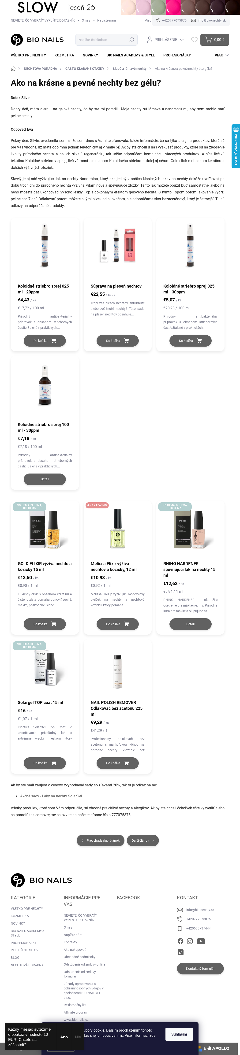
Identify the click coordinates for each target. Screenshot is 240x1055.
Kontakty (70, 942)
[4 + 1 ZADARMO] (118, 533)
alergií (183, 140)
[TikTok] (180, 951)
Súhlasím (179, 1034)
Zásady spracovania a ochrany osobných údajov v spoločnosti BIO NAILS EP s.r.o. (84, 990)
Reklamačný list (75, 1005)
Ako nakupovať (75, 949)
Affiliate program (76, 1012)
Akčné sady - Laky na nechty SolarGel (51, 796)
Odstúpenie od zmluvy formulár (80, 974)
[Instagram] (189, 940)
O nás (86, 20)
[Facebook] (180, 940)
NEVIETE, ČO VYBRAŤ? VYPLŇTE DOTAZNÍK (43, 20)
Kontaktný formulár (200, 968)
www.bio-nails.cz (76, 1020)
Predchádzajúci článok (103, 840)
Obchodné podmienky (79, 957)
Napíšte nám (106, 20)
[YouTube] (201, 940)
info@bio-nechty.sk (200, 910)
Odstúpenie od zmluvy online (84, 964)
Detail (45, 479)
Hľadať (132, 40)
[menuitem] (30, 55)
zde (152, 1035)
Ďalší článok (140, 840)
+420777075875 (198, 919)
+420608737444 (198, 928)
